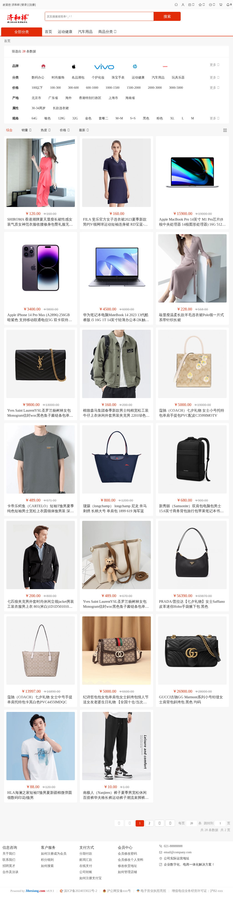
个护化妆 (98, 77)
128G (61, 118)
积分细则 (47, 859)
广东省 (53, 98)
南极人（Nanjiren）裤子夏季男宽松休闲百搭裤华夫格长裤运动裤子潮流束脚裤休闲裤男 (116, 798)
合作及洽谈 (10, 872)
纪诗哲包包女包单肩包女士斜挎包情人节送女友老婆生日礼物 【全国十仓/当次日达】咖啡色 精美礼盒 (116, 702)
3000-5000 (176, 87)
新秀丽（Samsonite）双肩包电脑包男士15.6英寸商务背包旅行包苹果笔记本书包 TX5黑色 (191, 511)
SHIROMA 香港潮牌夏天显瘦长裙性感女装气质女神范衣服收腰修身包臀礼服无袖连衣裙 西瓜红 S (40, 224)
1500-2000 (134, 87)
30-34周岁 (39, 108)
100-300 (55, 87)
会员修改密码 (127, 853)
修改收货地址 (127, 866)
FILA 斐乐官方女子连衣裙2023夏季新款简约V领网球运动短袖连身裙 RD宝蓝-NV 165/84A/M (116, 224)
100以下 (37, 87)
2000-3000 (155, 87)
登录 (24, 4)
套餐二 (103, 118)
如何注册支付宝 (90, 878)
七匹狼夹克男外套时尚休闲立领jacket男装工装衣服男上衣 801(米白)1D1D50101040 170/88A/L (40, 606)
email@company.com (178, 852)
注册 (32, 4)
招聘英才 (9, 866)
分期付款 (85, 853)
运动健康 (65, 32)
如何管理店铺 (127, 872)
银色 (47, 118)
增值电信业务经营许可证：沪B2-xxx (197, 891)
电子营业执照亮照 (153, 891)
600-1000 (92, 87)
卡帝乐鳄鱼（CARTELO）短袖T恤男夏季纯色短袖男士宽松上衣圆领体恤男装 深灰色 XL (40, 511)
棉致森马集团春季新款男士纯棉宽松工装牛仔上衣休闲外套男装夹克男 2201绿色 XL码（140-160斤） (116, 415)
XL (172, 118)
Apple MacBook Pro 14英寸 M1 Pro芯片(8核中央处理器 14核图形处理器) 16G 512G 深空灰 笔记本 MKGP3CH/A (192, 224)
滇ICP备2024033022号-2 (80, 891)
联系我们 (9, 859)
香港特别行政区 (90, 98)
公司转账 (85, 872)
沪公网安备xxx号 (118, 891)
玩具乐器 (178, 77)
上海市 (113, 98)
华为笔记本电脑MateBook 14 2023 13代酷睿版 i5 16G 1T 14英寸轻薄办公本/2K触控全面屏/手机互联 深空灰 (116, 320)
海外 (68, 98)
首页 (48, 32)
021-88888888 (173, 846)
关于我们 (9, 853)
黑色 (146, 118)
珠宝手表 (118, 77)
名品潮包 (78, 77)
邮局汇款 (85, 859)
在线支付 (85, 866)
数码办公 (38, 77)
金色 (88, 118)
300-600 (73, 87)
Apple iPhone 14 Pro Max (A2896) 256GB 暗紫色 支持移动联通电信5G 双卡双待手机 (39, 320)
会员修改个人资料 (130, 859)
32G (75, 118)
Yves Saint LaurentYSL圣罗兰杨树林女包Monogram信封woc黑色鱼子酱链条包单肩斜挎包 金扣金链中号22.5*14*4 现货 (40, 415)
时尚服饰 (58, 77)
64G (34, 118)
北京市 (36, 98)
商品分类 (106, 32)
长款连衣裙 (61, 108)
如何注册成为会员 (53, 853)
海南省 (130, 98)
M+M (119, 118)
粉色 (160, 118)
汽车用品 (85, 32)
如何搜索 (47, 866)
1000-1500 (112, 87)
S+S (133, 118)
